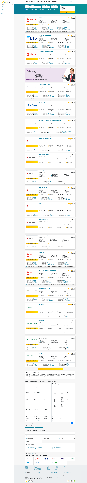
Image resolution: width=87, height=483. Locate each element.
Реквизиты (26, 467)
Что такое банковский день (32, 448)
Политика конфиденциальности (38, 469)
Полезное (56, 467)
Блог (64, 467)
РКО (1, 11)
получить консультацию (31, 24)
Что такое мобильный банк (56, 447)
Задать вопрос (30, 79)
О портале (26, 466)
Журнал (65, 466)
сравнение (73, 18)
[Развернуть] (12, 4)
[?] (42, 20)
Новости (48, 466)
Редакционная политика (37, 468)
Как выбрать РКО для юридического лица (35, 447)
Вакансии (35, 467)
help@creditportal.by (55, 472)
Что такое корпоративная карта (57, 446)
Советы (56, 466)
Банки (2, 13)
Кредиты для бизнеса (47, 435)
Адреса (48, 468)
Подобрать (67, 12)
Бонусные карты (46, 438)
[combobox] (46, 7)
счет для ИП (32, 427)
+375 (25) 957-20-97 (68, 472)
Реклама (26, 468)
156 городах (32, 453)
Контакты (26, 469)
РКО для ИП (27, 427)
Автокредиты (63, 433)
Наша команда (36, 466)
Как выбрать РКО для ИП (32, 446)
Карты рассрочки (30, 438)
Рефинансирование (30, 435)
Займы (2, 9)
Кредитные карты (64, 435)
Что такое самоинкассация (56, 448)
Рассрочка (48, 469)
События (48, 467)
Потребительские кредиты (31, 433)
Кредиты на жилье (47, 433)
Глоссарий (56, 468)
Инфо (56, 469)
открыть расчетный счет (39, 427)
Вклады (2, 6)
